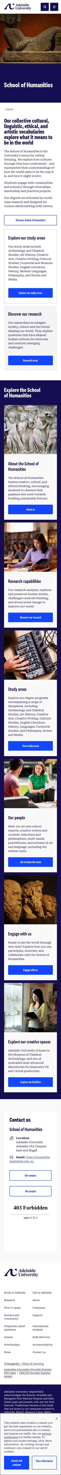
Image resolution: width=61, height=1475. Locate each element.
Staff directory (41, 1337)
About (36, 1300)
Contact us (39, 1352)
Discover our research (30, 617)
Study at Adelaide (14, 1292)
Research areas (30, 360)
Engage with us (30, 970)
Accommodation (43, 1344)
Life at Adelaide (42, 1292)
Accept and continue (16, 1463)
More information (44, 1461)
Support (38, 1315)
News (7, 1352)
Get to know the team (30, 862)
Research (9, 1300)
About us (30, 509)
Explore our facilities (30, 1082)
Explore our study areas (30, 293)
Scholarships (12, 1344)
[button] (57, 1419)
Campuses (39, 1307)
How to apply (12, 1307)
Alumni (8, 1337)
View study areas (30, 746)
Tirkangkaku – (24, 1363)
